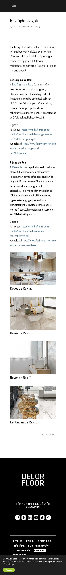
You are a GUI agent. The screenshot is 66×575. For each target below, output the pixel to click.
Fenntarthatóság (38, 545)
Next (52, 434)
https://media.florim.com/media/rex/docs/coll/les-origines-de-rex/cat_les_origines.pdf (31, 134)
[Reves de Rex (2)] (33, 329)
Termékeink (44, 541)
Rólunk (30, 541)
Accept (9, 570)
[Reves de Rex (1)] (33, 374)
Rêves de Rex (20, 167)
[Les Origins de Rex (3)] (33, 419)
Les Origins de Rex (21, 84)
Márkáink (19, 545)
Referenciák (23, 550)
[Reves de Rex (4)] (33, 285)
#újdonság (35, 26)
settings (11, 564)
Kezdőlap (17, 541)
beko (14, 26)
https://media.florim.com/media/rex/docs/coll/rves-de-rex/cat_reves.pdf (30, 231)
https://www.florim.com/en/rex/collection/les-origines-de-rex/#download (33, 148)
